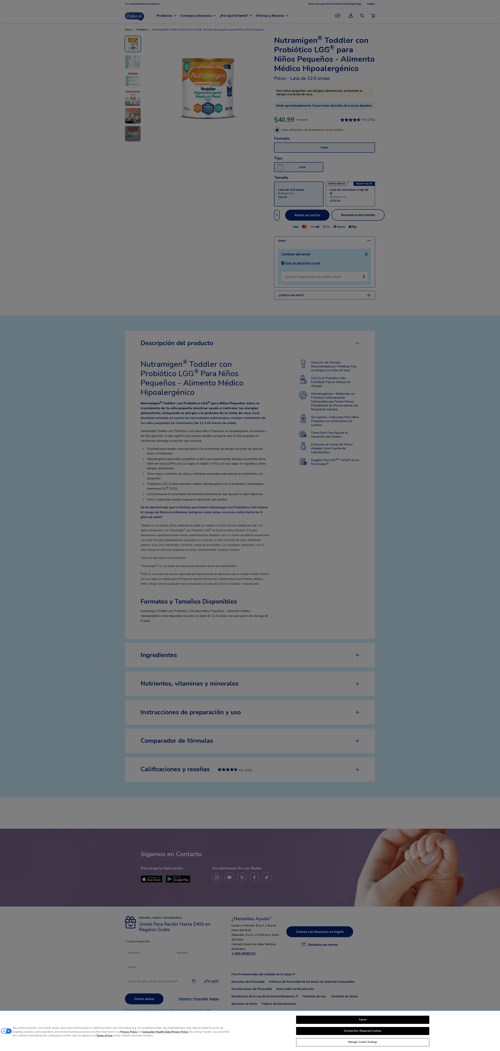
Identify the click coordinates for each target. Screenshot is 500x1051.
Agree (363, 1019)
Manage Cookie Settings (363, 1042)
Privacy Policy (129, 1032)
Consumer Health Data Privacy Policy (165, 1032)
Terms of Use (104, 1035)
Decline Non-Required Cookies (362, 1031)
